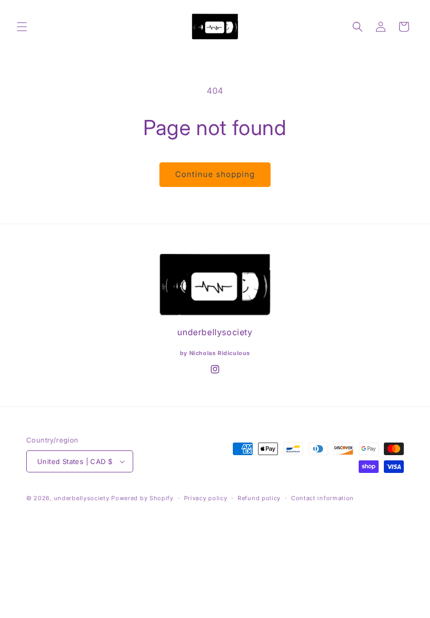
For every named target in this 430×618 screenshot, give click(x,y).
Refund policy (259, 498)
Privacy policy (206, 498)
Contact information (322, 498)
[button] (22, 26)
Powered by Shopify (142, 498)
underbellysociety (82, 498)
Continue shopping (215, 174)
